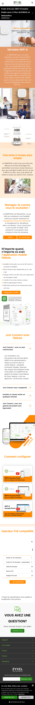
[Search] (32, 2)
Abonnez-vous (26, 679)
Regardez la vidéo (11, 292)
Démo (10, 237)
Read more (21, 694)
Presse (4, 651)
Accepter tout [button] (9, 697)
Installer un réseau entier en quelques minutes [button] (14, 396)
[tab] (17, 348)
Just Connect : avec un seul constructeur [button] (14, 348)
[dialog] (17, 694)
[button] (17, 702)
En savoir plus (24, 237)
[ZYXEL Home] (17, 3)
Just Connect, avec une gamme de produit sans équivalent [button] (12, 406)
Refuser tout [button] (26, 697)
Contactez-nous (17, 630)
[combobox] (33, 685)
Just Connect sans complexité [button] (15, 388)
